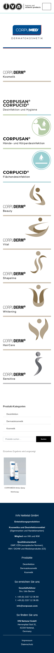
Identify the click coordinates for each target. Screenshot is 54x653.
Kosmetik (10, 428)
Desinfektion (12, 414)
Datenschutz (27, 644)
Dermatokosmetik (14, 421)
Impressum (27, 640)
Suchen (43, 439)
